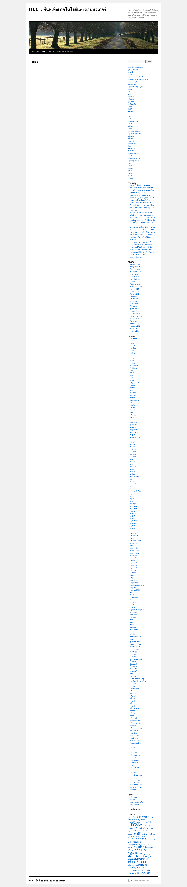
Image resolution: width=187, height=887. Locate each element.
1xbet (131, 355)
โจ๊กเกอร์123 (134, 790)
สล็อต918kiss (134, 708)
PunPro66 (133, 533)
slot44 (130, 128)
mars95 (132, 471)
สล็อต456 (133, 696)
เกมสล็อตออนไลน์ (136, 867)
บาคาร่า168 (132, 143)
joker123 (130, 74)
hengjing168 (134, 429)
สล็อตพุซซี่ (133, 718)
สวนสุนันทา (134, 733)
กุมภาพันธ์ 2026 (135, 279)
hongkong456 (134, 432)
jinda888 (133, 447)
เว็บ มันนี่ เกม (134, 767)
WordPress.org (135, 804)
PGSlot (132, 511)
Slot (131, 592)
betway (130, 170)
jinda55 (132, 444)
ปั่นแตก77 (133, 666)
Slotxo (132, 600)
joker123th (133, 454)
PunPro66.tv (134, 536)
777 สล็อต (138, 816)
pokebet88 (133, 531)
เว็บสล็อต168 (133, 873)
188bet (132, 350)
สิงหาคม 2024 (135, 323)
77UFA (132, 360)
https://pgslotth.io (133, 161)
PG (131, 486)
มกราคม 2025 (135, 311)
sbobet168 (133, 573)
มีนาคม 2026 (134, 276)
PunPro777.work (135, 540)
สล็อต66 (130, 111)
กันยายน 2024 (135, 321)
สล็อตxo (132, 716)
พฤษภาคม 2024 (135, 328)
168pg (132, 343)
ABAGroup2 (134, 373)
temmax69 (133, 614)
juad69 (132, 459)
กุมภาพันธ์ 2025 (135, 309)
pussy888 (131, 141)
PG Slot (132, 489)
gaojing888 (133, 422)
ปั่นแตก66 (133, 664)
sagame (132, 560)
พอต (131, 674)
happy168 (133, 427)
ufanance (133, 627)
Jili (131, 439)
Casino (132, 402)
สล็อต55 (133, 698)
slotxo (130, 146)
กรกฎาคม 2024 (135, 326)
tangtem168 (133, 612)
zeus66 (132, 632)
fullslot (130, 94)
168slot (132, 346)
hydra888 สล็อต (135, 437)
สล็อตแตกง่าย (133, 865)
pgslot (130, 89)
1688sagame (134, 341)
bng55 (132, 390)
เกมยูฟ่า (133, 748)
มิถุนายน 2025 (135, 299)
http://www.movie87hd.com (137, 77)
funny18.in (133, 420)
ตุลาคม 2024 (134, 318)
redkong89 (133, 555)
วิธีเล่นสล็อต (132, 847)
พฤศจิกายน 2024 (136, 316)
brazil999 (133, 397)
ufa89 (132, 622)
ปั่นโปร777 (133, 669)
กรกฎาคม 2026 (135, 267)
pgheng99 (133, 503)
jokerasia (130, 173)
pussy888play (134, 550)
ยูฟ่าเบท (133, 686)
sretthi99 (133, 607)
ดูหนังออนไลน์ (133, 69)
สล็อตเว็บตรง (134, 725)
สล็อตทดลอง (132, 148)
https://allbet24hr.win (134, 158)
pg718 (132, 494)
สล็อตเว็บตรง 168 (136, 728)
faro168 (132, 410)
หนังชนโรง (131, 99)
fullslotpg (133, 415)
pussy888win (134, 553)
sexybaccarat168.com (137, 585)
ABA (131, 370)
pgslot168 (133, 513)
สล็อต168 (133, 693)
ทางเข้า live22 (135, 647)
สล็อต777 (133, 703)
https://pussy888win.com (136, 82)
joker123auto (134, 452)
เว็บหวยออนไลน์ (135, 780)
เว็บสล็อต (133, 777)
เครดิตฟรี (133, 758)
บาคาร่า (133, 654)
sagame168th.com (136, 568)
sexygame (133, 587)
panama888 (133, 484)
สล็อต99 (130, 138)
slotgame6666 (134, 597)
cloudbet (132, 405)
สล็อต (132, 691)
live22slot (131, 96)
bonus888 (133, 395)
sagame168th (134, 565)
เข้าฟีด (132, 799)
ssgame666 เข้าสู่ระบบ (137, 610)
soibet (132, 605)
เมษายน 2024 (134, 331)
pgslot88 (130, 168)
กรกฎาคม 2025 (135, 296)
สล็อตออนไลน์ (135, 721)
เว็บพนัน (133, 772)
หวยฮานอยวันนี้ (135, 743)
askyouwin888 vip (136, 383)
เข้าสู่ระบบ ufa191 (136, 753)
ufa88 (132, 619)
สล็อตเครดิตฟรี (135, 723)
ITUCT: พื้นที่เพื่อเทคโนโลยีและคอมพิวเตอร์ (67, 9)
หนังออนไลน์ (134, 735)
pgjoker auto (134, 506)
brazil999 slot (134, 400)
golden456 (133, 424)
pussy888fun (134, 548)
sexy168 (132, 577)
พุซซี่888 (133, 676)
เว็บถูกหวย (133, 770)
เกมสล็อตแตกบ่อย (139, 870)
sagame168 (133, 563)
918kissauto (134, 365)
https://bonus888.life (134, 133)
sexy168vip (133, 580)
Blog (43, 51)
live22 (132, 464)
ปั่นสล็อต (133, 661)
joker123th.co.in (135, 457)
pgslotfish (133, 528)
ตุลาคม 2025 (134, 289)
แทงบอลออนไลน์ (136, 785)
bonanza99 (133, 392)
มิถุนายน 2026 (135, 269)
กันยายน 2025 (135, 291)
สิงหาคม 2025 (135, 294)
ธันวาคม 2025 (135, 284)
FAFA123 (133, 407)
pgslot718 (133, 516)
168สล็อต (133, 348)
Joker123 (133, 449)
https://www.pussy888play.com (138, 79)
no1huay (133, 474)
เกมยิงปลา (133, 745)
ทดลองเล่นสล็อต (135, 644)
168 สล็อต (133, 338)
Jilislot (132, 442)
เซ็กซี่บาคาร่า (134, 760)
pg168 (130, 119)
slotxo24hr (133, 602)
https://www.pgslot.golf (135, 87)
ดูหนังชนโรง (132, 104)
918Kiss (132, 363)
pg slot (130, 175)
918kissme (133, 368)
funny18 (132, 417)
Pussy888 (133, 545)
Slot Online (133, 595)
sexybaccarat (132, 84)
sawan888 (133, 570)
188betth (133, 353)
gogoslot (130, 178)
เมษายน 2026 (134, 274)
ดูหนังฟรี (131, 101)
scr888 (132, 575)
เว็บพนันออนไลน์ (136, 775)
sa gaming (131, 72)
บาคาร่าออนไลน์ (136, 659)
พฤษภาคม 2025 (135, 301)
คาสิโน (132, 634)
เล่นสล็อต (133, 765)
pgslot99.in (133, 526)
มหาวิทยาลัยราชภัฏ (137, 679)
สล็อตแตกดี (134, 730)
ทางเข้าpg (133, 651)
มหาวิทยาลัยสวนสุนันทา (138, 681)
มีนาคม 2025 (134, 306)
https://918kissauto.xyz (135, 67)
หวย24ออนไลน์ (135, 738)
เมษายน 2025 (134, 304)
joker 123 (131, 116)
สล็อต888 (131, 136)
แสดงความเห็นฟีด (136, 802)
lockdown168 (134, 469)
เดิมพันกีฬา (134, 762)
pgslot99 (133, 523)
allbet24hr (133, 375)
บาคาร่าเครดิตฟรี (134, 844)
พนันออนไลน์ (134, 671)
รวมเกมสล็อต (134, 688)
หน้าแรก (35, 51)
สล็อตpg (133, 713)
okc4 (131, 479)
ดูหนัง (132, 639)
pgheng (132, 501)
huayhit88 (133, 434)
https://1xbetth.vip (133, 153)
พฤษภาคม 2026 (135, 272)
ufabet (132, 624)
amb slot (132, 380)
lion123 (132, 461)
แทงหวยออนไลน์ (136, 787)
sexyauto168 (134, 582)
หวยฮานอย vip (135, 740)
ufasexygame (134, 629)
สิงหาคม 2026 (135, 264)
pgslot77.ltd (134, 521)
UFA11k (133, 617)
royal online (134, 558)
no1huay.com (134, 476)
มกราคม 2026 (135, 281)
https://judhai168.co (134, 131)
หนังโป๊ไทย (132, 151)
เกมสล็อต (133, 750)
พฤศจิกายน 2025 (136, 286)
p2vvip (132, 481)
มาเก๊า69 (133, 684)
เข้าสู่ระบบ (133, 797)
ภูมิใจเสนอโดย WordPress (139, 880)
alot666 (132, 378)
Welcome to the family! (66, 51)
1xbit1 (132, 358)
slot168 (130, 106)
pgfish (132, 498)
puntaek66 (133, 543)
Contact (51, 51)
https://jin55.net (133, 121)
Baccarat (132, 385)
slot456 (130, 109)
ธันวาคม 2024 (135, 313)
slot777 (130, 165)
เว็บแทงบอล (134, 782)
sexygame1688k (135, 590)
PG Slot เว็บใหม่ (135, 491)
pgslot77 (133, 518)
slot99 (130, 124)
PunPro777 (133, 538)
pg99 (129, 91)
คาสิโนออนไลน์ (135, 637)
